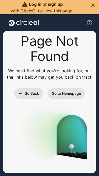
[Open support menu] (89, 22)
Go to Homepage (66, 93)
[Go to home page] (23, 22)
